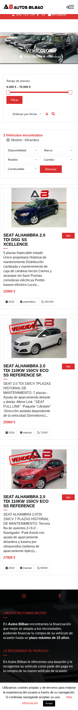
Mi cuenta (58, 14)
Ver (68, 235)
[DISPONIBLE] (39, 207)
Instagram (24, 596)
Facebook (60, 596)
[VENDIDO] (39, 338)
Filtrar (14, 100)
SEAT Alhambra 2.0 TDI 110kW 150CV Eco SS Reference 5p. (26, 370)
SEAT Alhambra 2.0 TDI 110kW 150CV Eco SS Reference (26, 501)
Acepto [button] (49, 703)
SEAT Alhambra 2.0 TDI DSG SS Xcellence (24, 239)
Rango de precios (18, 81)
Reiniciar (51, 169)
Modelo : (24, 140)
